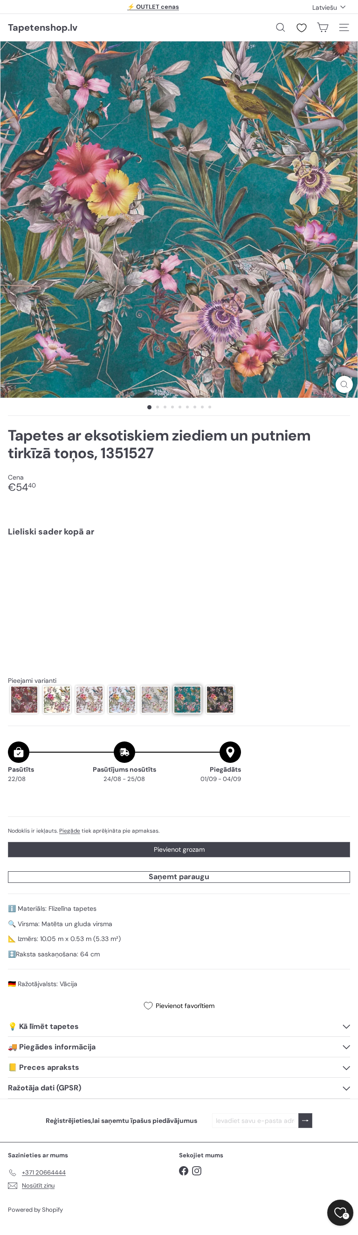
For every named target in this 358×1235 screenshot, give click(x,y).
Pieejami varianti (32, 681)
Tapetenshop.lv (42, 27)
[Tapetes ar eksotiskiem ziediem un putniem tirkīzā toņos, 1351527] (179, 576)
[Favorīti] (301, 28)
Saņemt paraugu (179, 876)
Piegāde (69, 830)
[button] (24, 700)
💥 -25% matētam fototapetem (153, 10)
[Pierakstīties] (305, 1120)
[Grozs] (322, 27)
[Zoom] (344, 384)
